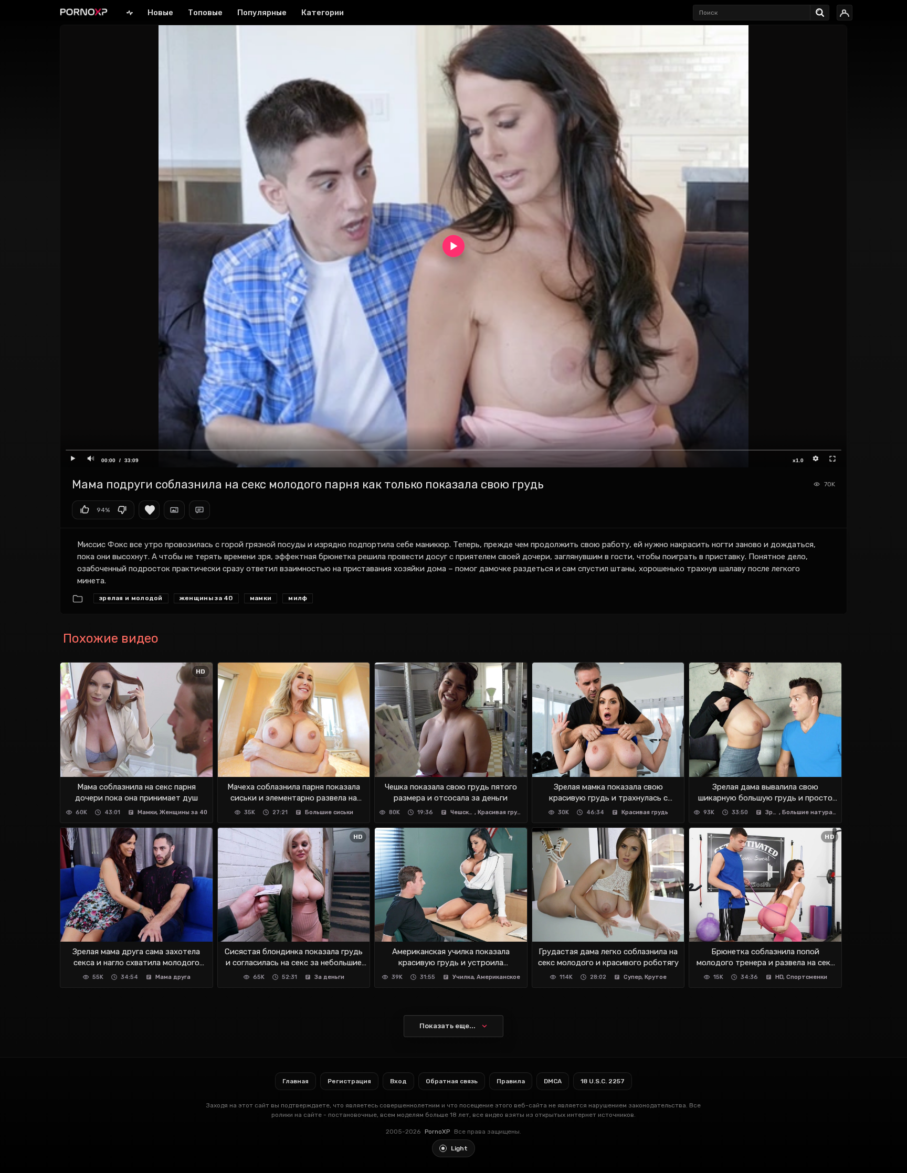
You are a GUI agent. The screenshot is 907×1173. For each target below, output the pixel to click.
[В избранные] (149, 510)
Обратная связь (452, 1081)
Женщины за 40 (206, 598)
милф (297, 598)
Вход (398, 1081)
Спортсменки (806, 977)
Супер (633, 977)
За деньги (329, 977)
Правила (511, 1081)
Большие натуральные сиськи (809, 812)
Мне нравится (84, 510)
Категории (322, 12)
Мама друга (173, 977)
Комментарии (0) (199, 509)
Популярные (262, 12)
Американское (498, 977)
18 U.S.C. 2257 (603, 1081)
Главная (129, 12)
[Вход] (844, 12)
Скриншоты (174, 509)
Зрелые (772, 812)
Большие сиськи (329, 812)
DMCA (553, 1081)
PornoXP (437, 1131)
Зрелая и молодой (131, 598)
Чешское (462, 812)
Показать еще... (447, 1026)
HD (779, 977)
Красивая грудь (500, 812)
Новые (160, 12)
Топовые (205, 12)
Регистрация (349, 1081)
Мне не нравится (121, 510)
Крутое (656, 977)
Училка (463, 977)
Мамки (261, 598)
